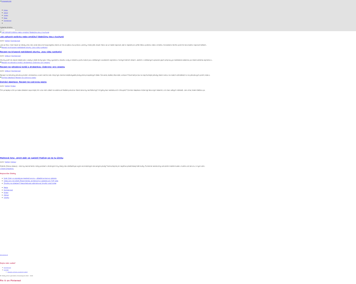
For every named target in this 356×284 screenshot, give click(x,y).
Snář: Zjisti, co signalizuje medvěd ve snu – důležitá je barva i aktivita (30, 178)
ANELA (7, 56)
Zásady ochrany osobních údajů (17, 272)
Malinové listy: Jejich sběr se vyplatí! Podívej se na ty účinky (31, 158)
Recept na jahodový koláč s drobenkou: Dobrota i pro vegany (32, 66)
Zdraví (13, 162)
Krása (13, 86)
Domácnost (7, 20)
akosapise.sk (4, 255)
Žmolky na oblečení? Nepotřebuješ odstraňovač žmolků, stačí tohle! (30, 183)
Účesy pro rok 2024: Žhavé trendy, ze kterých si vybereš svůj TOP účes (31, 181)
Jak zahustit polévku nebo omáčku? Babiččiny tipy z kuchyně (32, 36)
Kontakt (6, 270)
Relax (6, 187)
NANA (7, 41)
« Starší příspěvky (7, 169)
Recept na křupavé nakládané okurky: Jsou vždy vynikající (31, 51)
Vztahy (6, 197)
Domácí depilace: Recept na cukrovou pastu (23, 82)
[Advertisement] (55, 213)
